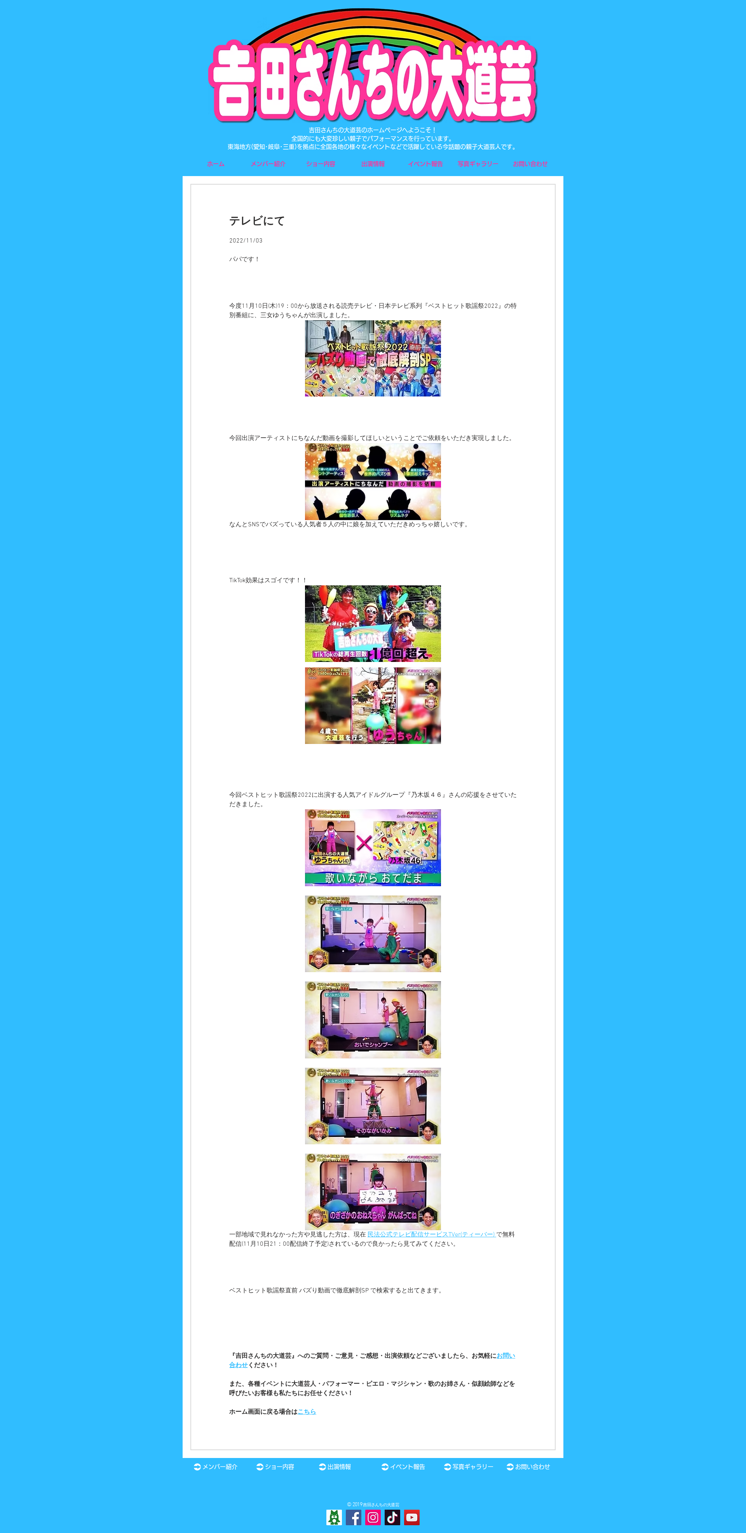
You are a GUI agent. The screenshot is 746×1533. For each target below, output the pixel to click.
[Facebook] (353, 1517)
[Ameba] (334, 1517)
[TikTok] (392, 1517)
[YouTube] (412, 1517)
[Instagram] (373, 1517)
